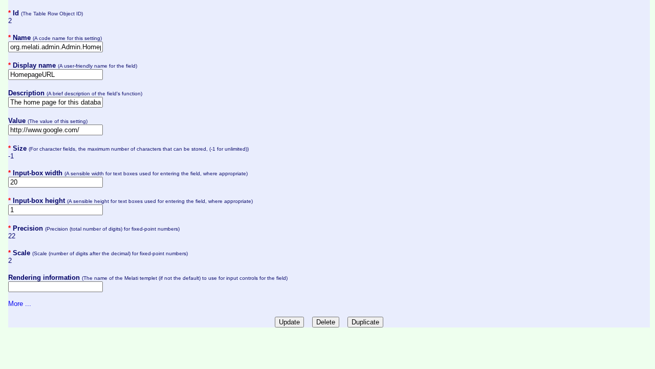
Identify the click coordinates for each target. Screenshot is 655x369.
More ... (19, 304)
